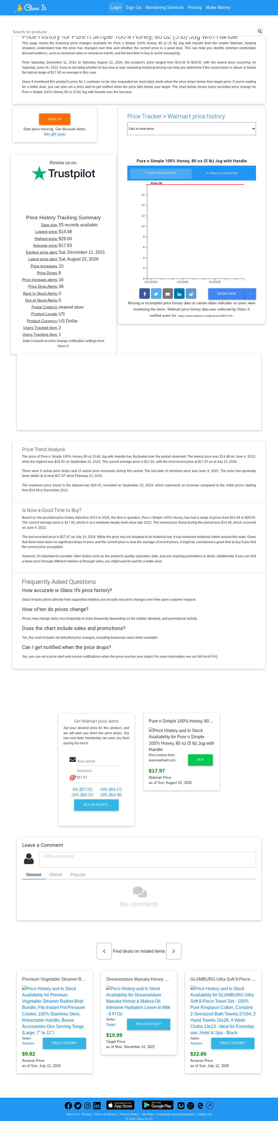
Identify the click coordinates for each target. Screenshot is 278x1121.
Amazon (28, 1043)
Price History (64, 1043)
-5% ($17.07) (82, 789)
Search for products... (31, 32)
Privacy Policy (129, 1114)
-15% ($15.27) (82, 795)
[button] (104, 951)
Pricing (195, 7)
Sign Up (133, 7)
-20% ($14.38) (111, 795)
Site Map (147, 1114)
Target (110, 1025)
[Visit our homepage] (44, 7)
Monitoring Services (165, 7)
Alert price (84, 770)
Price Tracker (144, 116)
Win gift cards (55, 134)
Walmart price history (196, 116)
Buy (200, 760)
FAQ (214, 656)
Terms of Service (105, 1114)
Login (115, 7)
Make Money (218, 7)
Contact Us (204, 1114)
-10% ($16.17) (111, 789)
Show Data (226, 294)
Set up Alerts (96, 805)
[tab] (161, 174)
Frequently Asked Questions (175, 1114)
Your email (86, 761)
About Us (72, 1114)
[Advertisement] (139, 397)
